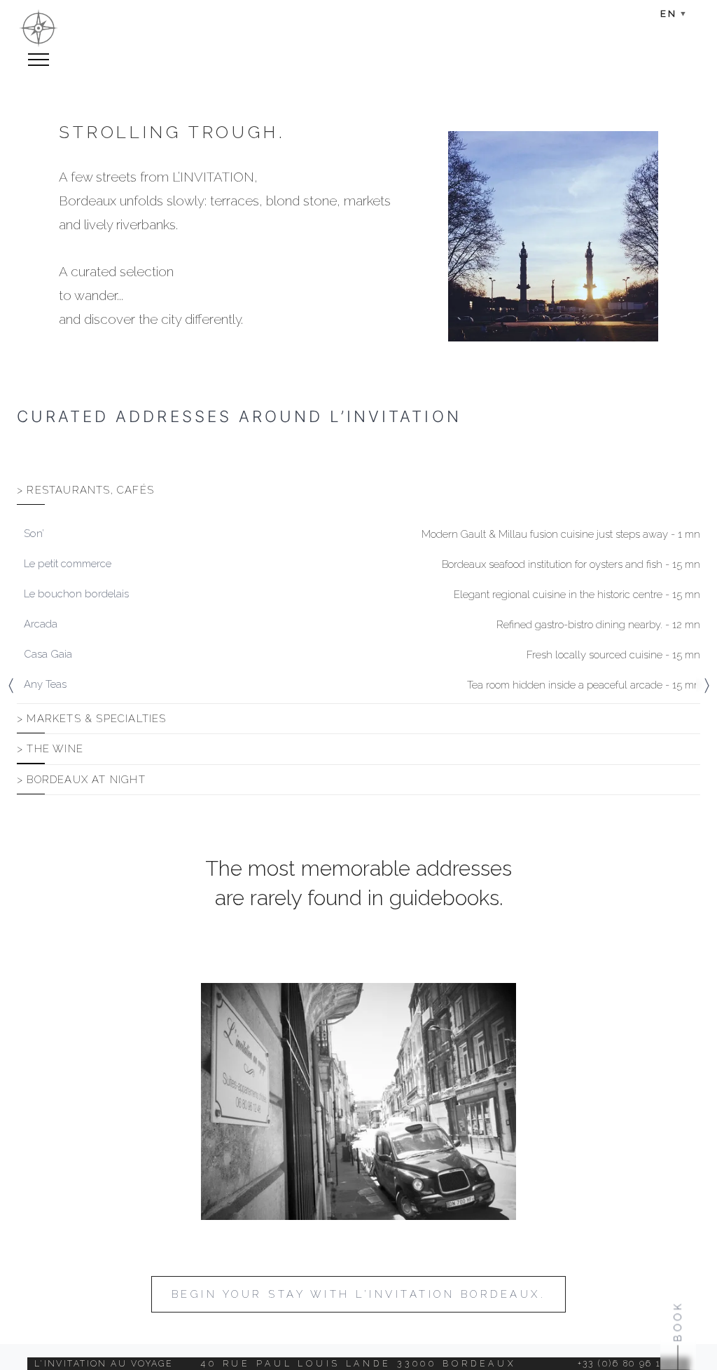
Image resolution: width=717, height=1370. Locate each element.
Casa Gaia (48, 654)
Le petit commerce (67, 563)
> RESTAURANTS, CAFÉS (85, 490)
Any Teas (45, 684)
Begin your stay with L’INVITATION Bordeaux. (358, 1294)
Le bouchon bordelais (76, 594)
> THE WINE (50, 748)
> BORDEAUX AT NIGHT (81, 779)
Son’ (34, 533)
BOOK (677, 1321)
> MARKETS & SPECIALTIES (92, 718)
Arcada (40, 624)
